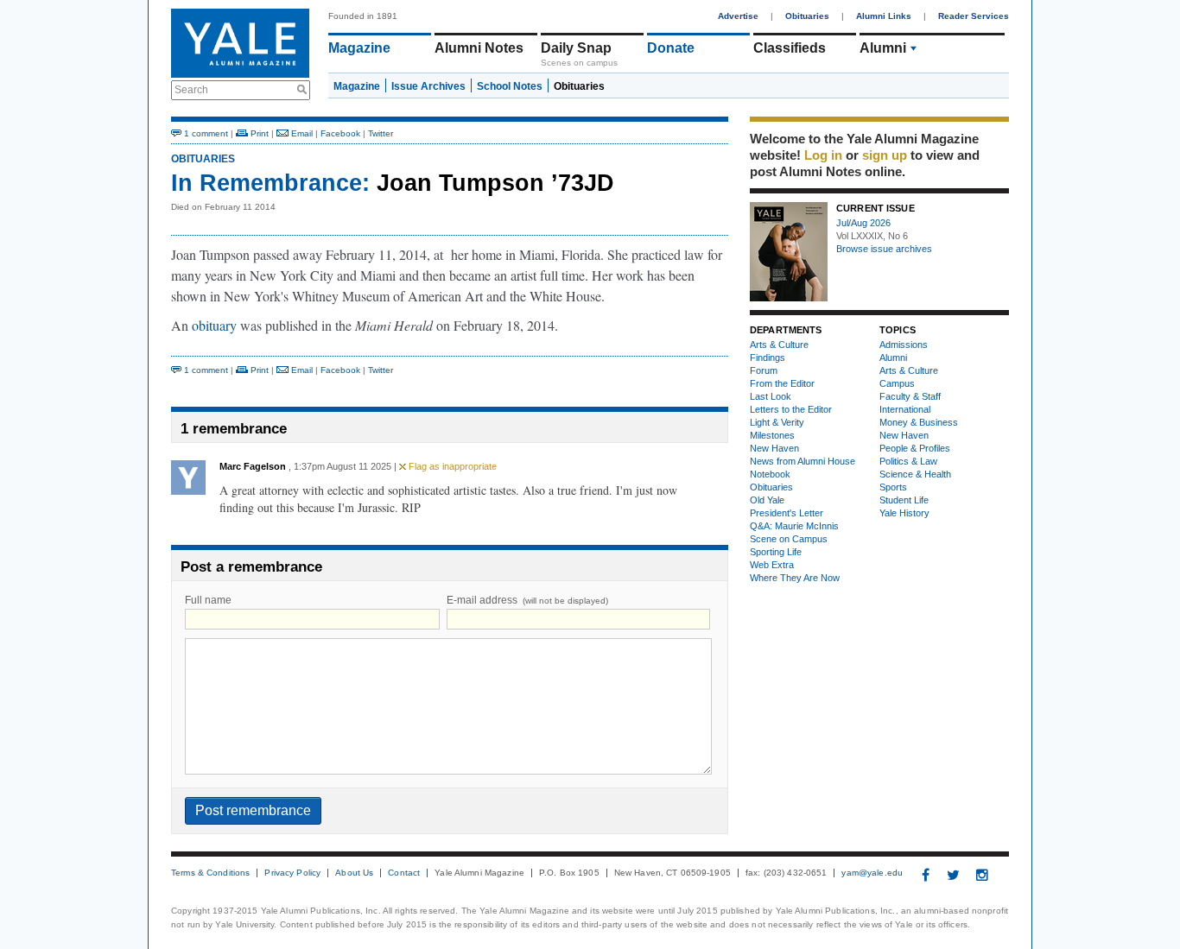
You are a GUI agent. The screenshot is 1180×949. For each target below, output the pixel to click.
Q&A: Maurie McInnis (794, 526)
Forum (763, 370)
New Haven (774, 448)
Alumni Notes (479, 48)
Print (258, 133)
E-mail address (527, 600)
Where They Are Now (795, 578)
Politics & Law (908, 461)
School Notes (509, 86)
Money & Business (918, 422)
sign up (884, 155)
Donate (671, 48)
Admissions (903, 344)
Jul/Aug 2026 (863, 223)
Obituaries (807, 16)
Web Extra (772, 565)
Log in (823, 155)
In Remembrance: (270, 183)
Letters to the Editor (791, 409)
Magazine (359, 48)
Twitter (380, 133)
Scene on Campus (789, 539)
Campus (897, 383)
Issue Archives (428, 86)
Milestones (772, 435)
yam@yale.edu (872, 873)
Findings (767, 357)
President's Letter (786, 513)
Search (191, 90)
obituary (214, 325)
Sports (893, 487)
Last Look (770, 396)
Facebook (340, 133)
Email (301, 133)
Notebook (770, 474)
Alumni (883, 48)
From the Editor (782, 383)
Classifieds (789, 48)
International (904, 409)
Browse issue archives (884, 249)
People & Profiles (914, 448)
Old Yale (767, 500)
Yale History (904, 513)
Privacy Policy (292, 873)
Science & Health (915, 474)
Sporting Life (776, 552)
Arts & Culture (779, 344)
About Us (354, 873)
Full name (208, 600)
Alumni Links (883, 16)
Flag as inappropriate (451, 466)
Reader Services (973, 16)
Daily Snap (576, 48)
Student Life (904, 500)
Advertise (738, 16)
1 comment (204, 133)
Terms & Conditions (210, 873)
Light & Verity (777, 422)
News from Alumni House (802, 461)
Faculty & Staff (910, 396)
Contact (404, 873)
